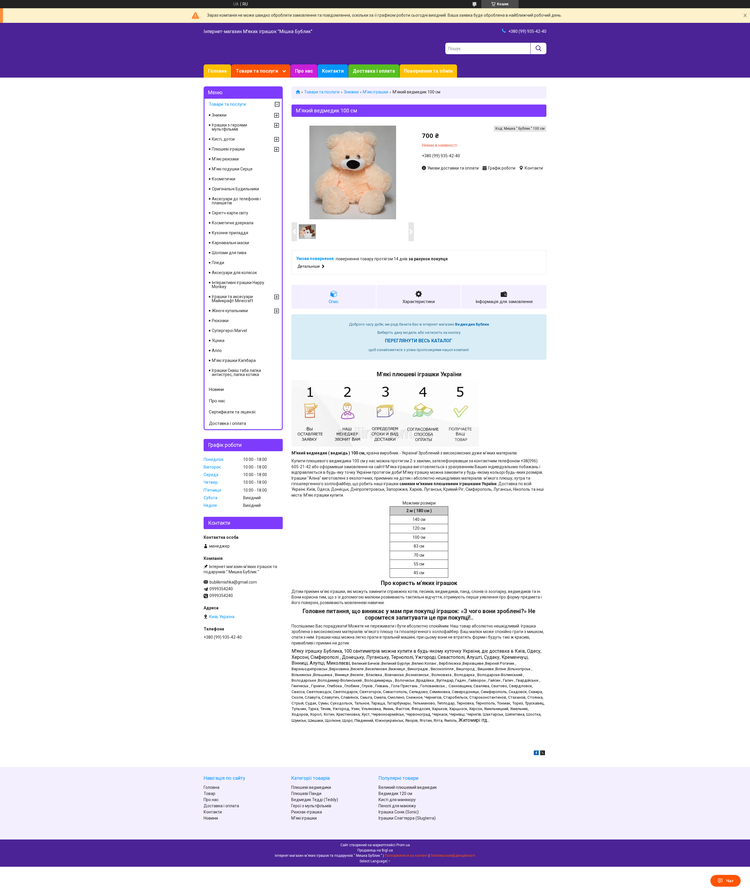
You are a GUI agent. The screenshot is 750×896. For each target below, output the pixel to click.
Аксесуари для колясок (234, 272)
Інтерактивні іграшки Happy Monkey (238, 284)
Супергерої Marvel (229, 330)
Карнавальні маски (230, 242)
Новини (216, 389)
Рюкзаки (220, 320)
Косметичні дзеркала (232, 222)
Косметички (223, 179)
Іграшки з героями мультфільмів (229, 127)
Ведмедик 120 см (395, 793)
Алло (217, 350)
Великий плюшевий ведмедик (408, 787)
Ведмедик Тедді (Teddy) (314, 799)
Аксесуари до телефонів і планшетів (236, 200)
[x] (542, 753)
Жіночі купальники (230, 310)
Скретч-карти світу (230, 213)
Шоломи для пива (229, 252)
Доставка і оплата (374, 71)
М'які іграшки (375, 92)
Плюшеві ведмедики (311, 787)
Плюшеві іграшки (228, 149)
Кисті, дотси (223, 139)
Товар (209, 793)
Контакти (333, 71)
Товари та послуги (257, 71)
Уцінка (218, 340)
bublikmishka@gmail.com (233, 582)
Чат (730, 880)
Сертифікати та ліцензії (232, 412)
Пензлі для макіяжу (397, 805)
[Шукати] (538, 48)
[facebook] (536, 753)
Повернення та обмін (428, 71)
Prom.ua (403, 845)
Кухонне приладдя (230, 232)
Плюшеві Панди (306, 793)
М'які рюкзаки (225, 159)
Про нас (304, 71)
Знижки (351, 92)
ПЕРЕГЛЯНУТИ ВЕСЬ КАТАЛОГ (418, 340)
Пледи (218, 262)
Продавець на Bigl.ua (375, 850)
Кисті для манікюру (397, 799)
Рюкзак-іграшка (306, 812)
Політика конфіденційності (452, 856)
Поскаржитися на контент (406, 856)
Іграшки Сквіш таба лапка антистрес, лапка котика (236, 372)
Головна (217, 71)
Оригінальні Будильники (235, 189)
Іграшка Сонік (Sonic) (399, 812)
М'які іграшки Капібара (234, 360)
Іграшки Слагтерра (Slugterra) (407, 818)
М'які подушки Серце (232, 169)
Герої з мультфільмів (311, 805)
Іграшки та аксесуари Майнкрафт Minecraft (232, 298)
